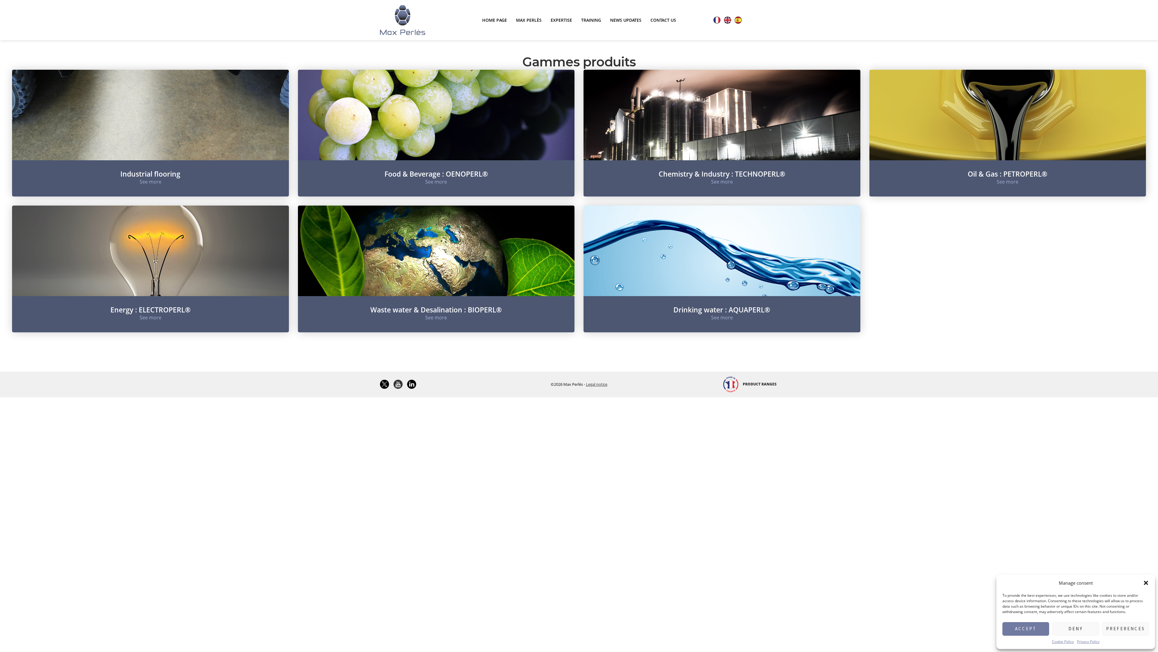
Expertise (561, 20)
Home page (494, 20)
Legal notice (596, 384)
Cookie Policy (1063, 641)
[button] (1146, 583)
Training (591, 20)
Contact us (663, 20)
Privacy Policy (1088, 641)
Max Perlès (529, 20)
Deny (1075, 628)
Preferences (1125, 628)
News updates (625, 20)
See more (150, 181)
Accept (1025, 628)
